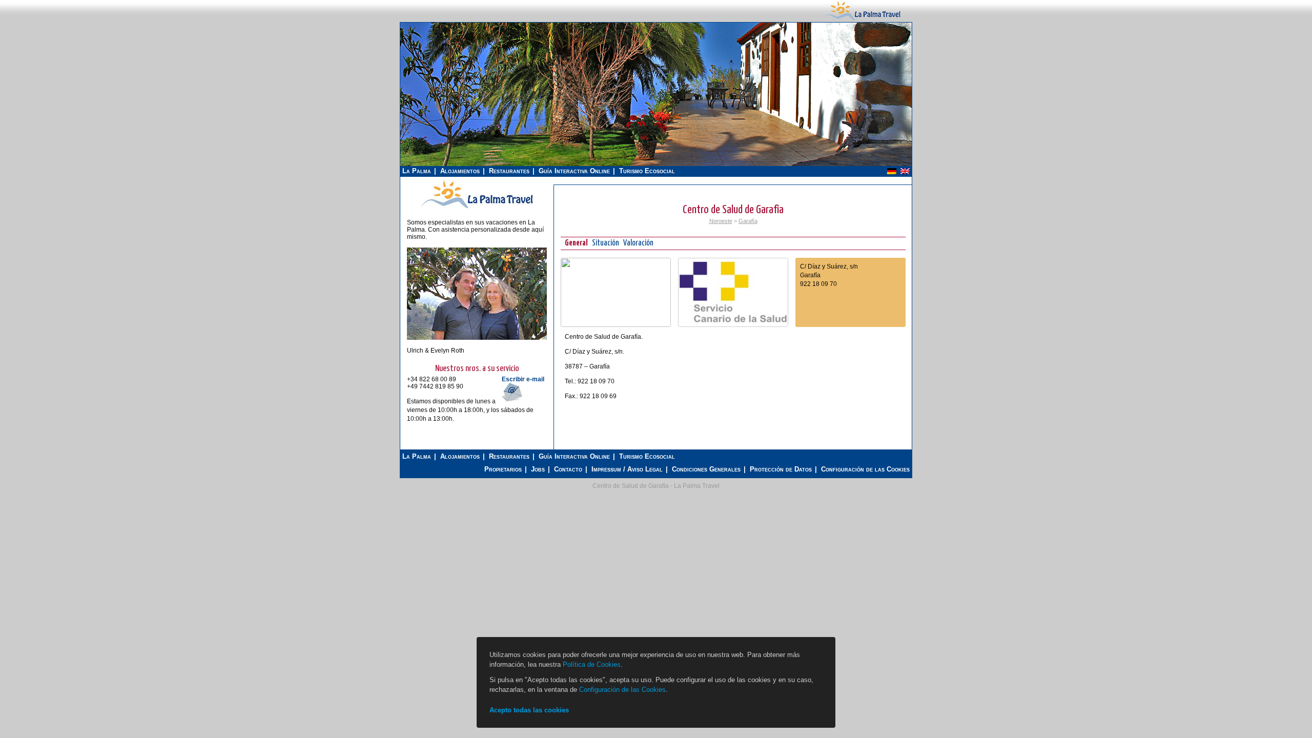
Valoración (638, 243)
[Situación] (616, 325)
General (576, 243)
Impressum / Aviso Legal (627, 469)
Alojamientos (460, 171)
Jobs (538, 469)
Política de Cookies (592, 664)
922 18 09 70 (818, 284)
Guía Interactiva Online (574, 171)
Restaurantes (509, 171)
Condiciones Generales (706, 469)
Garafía (748, 221)
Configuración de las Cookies (865, 469)
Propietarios (503, 469)
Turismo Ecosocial (647, 171)
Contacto (568, 469)
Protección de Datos (781, 469)
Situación (605, 243)
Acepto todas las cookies (529, 710)
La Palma (416, 171)
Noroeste (720, 221)
